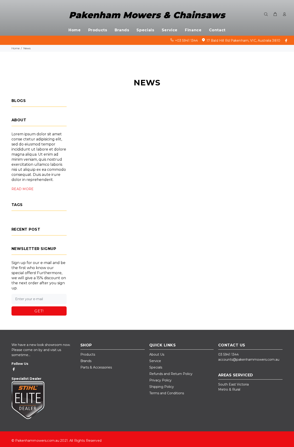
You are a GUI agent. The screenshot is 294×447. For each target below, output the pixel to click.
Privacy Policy (160, 380)
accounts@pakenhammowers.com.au (248, 359)
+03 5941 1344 (186, 40)
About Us (156, 354)
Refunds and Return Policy (170, 374)
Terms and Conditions (166, 393)
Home (15, 48)
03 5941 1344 (228, 354)
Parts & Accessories (96, 367)
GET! (39, 311)
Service (155, 361)
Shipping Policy (161, 387)
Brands (85, 361)
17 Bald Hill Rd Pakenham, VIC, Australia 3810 (243, 40)
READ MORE (22, 189)
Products (87, 354)
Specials (155, 367)
